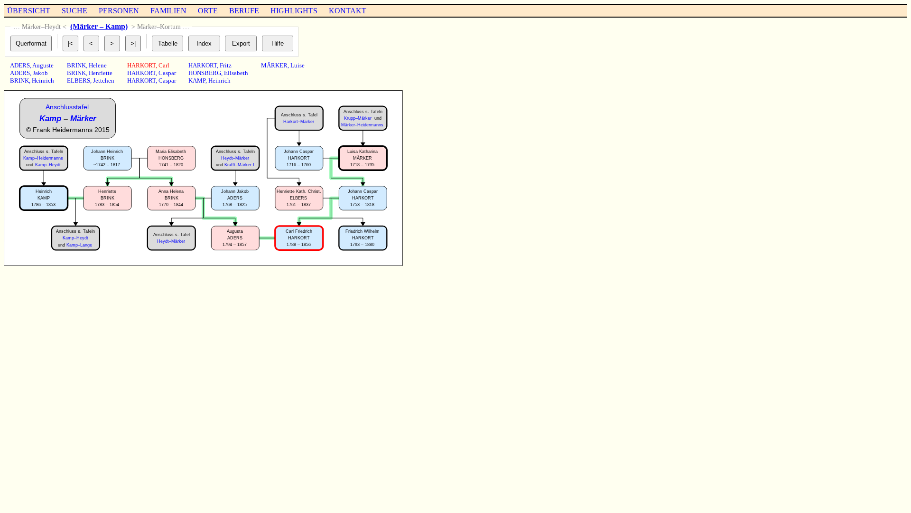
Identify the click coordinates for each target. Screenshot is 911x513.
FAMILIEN (168, 11)
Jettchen (103, 80)
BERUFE (244, 11)
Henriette (100, 72)
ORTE (208, 11)
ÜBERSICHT (28, 11)
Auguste (43, 65)
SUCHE (74, 11)
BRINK (19, 80)
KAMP (196, 80)
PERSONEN (119, 11)
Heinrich (43, 80)
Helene (98, 65)
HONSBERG (204, 72)
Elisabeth (236, 72)
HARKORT (141, 65)
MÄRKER (274, 65)
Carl (163, 65)
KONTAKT (347, 11)
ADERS (20, 65)
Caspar (167, 72)
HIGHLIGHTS (293, 11)
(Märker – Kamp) (99, 26)
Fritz (226, 65)
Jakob (40, 72)
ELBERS (78, 80)
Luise (297, 65)
